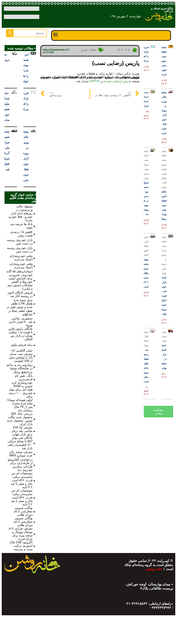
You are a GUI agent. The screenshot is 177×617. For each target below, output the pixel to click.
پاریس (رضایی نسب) (117, 81)
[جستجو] (10, 33)
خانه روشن (154, 569)
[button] (55, 34)
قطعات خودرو (88, 49)
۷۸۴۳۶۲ (94, 81)
